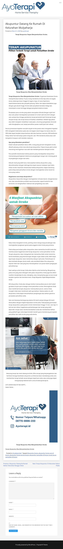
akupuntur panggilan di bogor (39, 455)
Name (11, 502)
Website (11, 516)
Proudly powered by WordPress (26, 545)
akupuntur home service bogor (19, 455)
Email (11, 509)
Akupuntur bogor (32, 453)
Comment (12, 481)
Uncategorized (17, 453)
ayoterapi (26, 31)
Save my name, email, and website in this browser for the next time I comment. (30, 526)
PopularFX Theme (42, 545)
